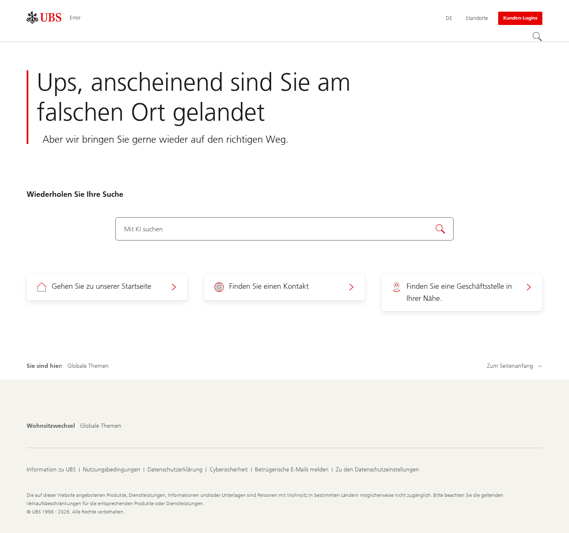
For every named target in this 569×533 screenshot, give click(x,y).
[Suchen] (537, 37)
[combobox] (284, 228)
